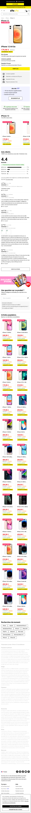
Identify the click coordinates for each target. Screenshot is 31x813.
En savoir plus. (9, 179)
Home (2, 18)
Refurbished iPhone (7, 628)
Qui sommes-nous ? (5, 786)
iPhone (7, 18)
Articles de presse (5, 791)
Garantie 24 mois (19, 788)
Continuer (15, 4)
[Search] (28, 14)
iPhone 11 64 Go (6, 357)
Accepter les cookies (15, 806)
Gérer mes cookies (5, 793)
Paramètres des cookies (15, 809)
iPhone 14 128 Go (7, 432)
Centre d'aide (18, 786)
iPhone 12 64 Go (6, 136)
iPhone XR (25, 628)
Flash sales (20, 631)
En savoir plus (15, 98)
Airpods (11, 625)
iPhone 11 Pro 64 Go (8, 506)
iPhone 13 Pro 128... (22, 382)
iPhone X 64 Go (21, 432)
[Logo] (15, 10)
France (5, 771)
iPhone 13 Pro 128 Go (22, 357)
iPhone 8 (17, 628)
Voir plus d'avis (15, 269)
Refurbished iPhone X (21, 625)
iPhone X (5, 637)
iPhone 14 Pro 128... (22, 531)
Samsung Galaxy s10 (18, 634)
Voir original (5, 190)
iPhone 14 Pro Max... (8, 456)
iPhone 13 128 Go (7, 332)
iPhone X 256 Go (21, 606)
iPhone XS (12, 637)
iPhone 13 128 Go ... (22, 407)
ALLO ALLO (5, 788)
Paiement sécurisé (19, 791)
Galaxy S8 (12, 631)
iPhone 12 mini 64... (22, 581)
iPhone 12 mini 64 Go (22, 332)
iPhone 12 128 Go (7, 556)
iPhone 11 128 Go (7, 407)
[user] (29, 10)
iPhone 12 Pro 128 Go (22, 506)
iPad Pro (5, 631)
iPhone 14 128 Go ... (22, 481)
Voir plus (15, 68)
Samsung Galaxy (6, 634)
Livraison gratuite (19, 793)
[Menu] (4, 10)
